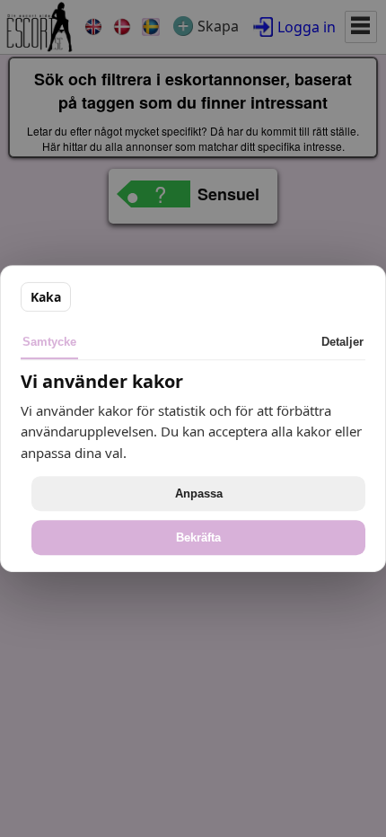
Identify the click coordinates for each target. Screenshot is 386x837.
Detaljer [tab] (342, 341)
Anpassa (199, 493)
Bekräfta (198, 537)
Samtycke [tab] (49, 341)
